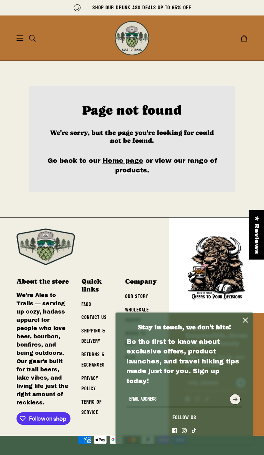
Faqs (86, 304)
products (131, 170)
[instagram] (184, 430)
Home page (122, 160)
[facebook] (174, 430)
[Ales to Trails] (132, 38)
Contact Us (94, 317)
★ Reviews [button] (257, 234)
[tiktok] (194, 430)
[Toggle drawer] (19, 38)
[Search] (32, 38)
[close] (245, 320)
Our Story (136, 296)
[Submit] (235, 399)
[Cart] (244, 38)
